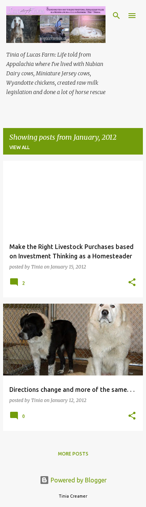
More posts (73, 453)
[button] (132, 283)
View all (19, 147)
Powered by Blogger (78, 480)
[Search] (116, 15)
